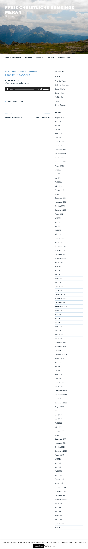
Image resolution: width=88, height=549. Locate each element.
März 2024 (58, 234)
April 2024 (58, 230)
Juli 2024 (58, 218)
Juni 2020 (58, 415)
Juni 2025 (58, 174)
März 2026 (58, 138)
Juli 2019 (58, 459)
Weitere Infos (49, 546)
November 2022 (61, 298)
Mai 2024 (58, 226)
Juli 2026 (58, 122)
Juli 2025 (58, 170)
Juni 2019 (58, 463)
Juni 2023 (58, 270)
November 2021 (60, 346)
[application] (27, 89)
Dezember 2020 (61, 391)
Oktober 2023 (60, 254)
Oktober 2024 (60, 206)
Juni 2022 (58, 318)
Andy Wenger (59, 77)
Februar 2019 (59, 479)
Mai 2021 (58, 371)
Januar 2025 (59, 194)
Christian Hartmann (62, 85)
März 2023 (58, 282)
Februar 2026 (59, 142)
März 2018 (58, 519)
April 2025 (58, 182)
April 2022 (58, 326)
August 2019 (59, 455)
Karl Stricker (59, 97)
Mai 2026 (58, 130)
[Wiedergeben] (8, 89)
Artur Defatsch (15, 101)
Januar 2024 (59, 242)
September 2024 (61, 210)
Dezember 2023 (60, 246)
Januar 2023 (59, 290)
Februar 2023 (59, 286)
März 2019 (58, 475)
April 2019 (58, 471)
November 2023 (61, 250)
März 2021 (58, 379)
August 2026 (59, 118)
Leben (38, 58)
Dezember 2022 (60, 294)
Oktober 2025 (60, 158)
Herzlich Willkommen (13, 58)
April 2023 (58, 278)
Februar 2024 (59, 238)
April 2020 (58, 423)
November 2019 (60, 443)
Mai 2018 (58, 511)
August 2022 (59, 310)
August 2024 (59, 214)
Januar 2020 (59, 435)
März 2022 (58, 330)
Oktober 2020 (60, 399)
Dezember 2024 (61, 198)
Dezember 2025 (61, 150)
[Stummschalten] (41, 89)
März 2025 (58, 186)
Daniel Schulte (60, 89)
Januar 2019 (59, 483)
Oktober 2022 (60, 302)
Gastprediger (59, 93)
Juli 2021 (58, 363)
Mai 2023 (58, 274)
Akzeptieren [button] (39, 546)
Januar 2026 (59, 146)
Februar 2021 (59, 383)
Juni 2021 (58, 367)
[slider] (46, 89)
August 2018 (59, 503)
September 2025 (61, 162)
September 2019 (61, 451)
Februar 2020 (59, 431)
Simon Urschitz (60, 105)
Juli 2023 (58, 266)
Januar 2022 (59, 338)
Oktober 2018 (60, 495)
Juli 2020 (58, 411)
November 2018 (60, 491)
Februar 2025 (59, 190)
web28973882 (31, 72)
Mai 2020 (58, 419)
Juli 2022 (58, 314)
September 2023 (61, 258)
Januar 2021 (59, 387)
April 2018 (58, 515)
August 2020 (59, 407)
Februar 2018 (59, 523)
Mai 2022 (58, 322)
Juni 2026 (58, 126)
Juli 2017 (58, 527)
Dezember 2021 (60, 343)
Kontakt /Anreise (64, 58)
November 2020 (61, 395)
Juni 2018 (58, 507)
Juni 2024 (58, 222)
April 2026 (58, 134)
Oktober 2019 (60, 447)
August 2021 (59, 359)
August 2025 (59, 166)
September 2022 (61, 306)
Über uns (28, 58)
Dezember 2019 (60, 439)
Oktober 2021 (60, 351)
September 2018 (61, 499)
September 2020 (61, 403)
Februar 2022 (59, 334)
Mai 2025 (58, 178)
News (57, 101)
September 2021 (61, 355)
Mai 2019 (58, 467)
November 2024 (61, 202)
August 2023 (59, 262)
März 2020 (59, 427)
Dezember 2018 (60, 487)
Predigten (50, 58)
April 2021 (58, 375)
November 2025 (61, 154)
